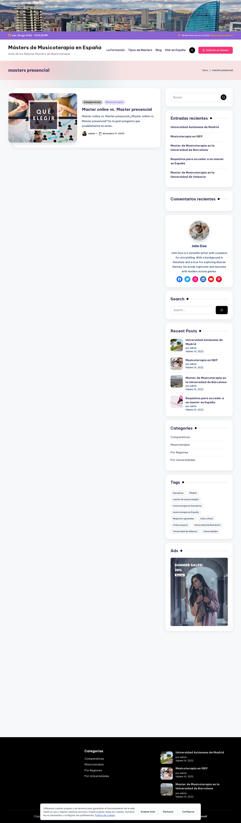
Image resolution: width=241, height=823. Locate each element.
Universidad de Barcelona (207, 525)
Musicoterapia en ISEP (187, 136)
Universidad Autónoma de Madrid (195, 127)
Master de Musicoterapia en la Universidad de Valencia (192, 175)
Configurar (188, 811)
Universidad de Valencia (185, 531)
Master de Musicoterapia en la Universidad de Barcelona (192, 148)
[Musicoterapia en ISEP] (177, 363)
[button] (215, 50)
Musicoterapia (114, 102)
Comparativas (92, 102)
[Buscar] (222, 310)
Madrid (193, 493)
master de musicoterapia (186, 499)
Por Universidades (183, 460)
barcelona (178, 493)
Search (177, 298)
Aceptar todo (148, 811)
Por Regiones (179, 452)
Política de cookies (105, 815)
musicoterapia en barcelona (187, 505)
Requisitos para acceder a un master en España (197, 161)
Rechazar (168, 811)
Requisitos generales (183, 518)
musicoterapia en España (186, 512)
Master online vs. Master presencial (117, 109)
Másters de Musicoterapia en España (54, 47)
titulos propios (180, 525)
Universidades (210, 531)
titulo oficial (206, 518)
